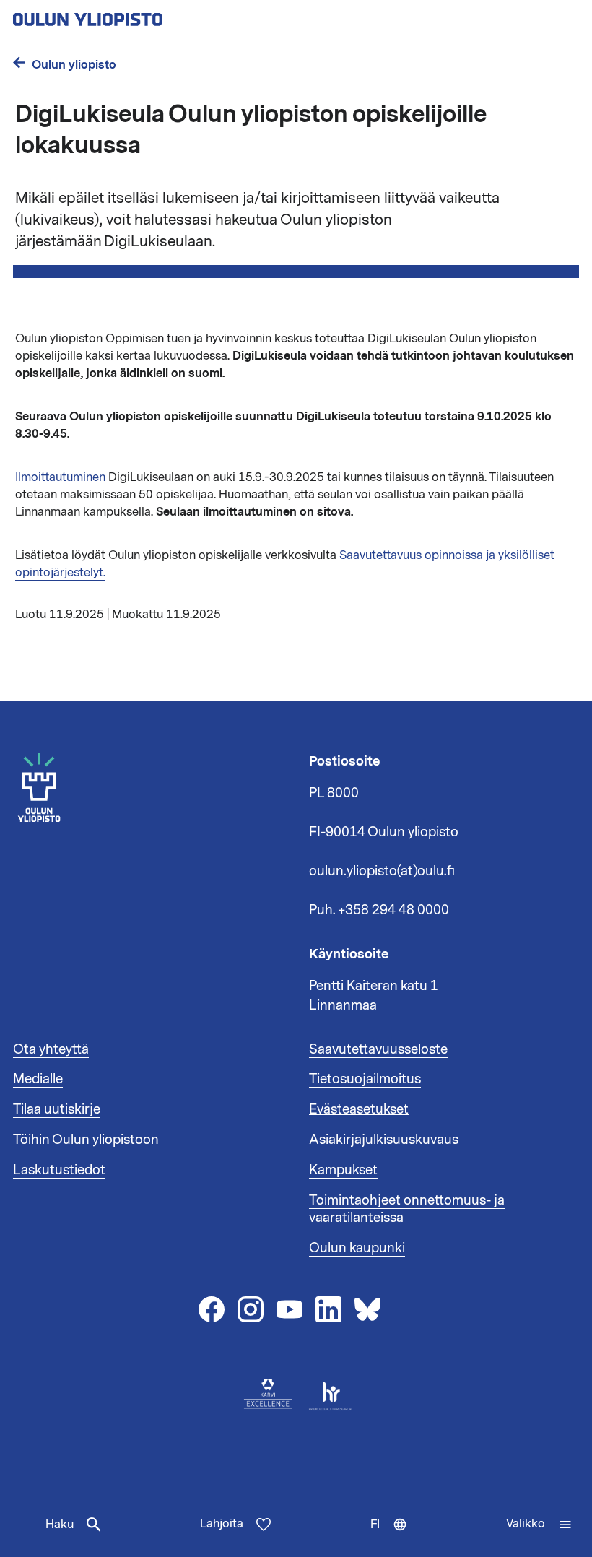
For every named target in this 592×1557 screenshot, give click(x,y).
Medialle (38, 1079)
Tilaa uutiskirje (56, 1109)
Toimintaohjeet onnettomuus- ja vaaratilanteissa (407, 1209)
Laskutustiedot (59, 1170)
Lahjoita (221, 1524)
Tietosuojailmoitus (365, 1079)
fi (392, 1537)
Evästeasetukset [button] (359, 1109)
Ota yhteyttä (51, 1049)
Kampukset (343, 1170)
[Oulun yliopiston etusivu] (134, 15)
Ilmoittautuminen (60, 477)
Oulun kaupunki (357, 1248)
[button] (539, 1524)
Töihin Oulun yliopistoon (86, 1139)
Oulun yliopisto (74, 64)
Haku (59, 1524)
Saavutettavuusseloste (378, 1049)
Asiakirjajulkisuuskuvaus (383, 1139)
